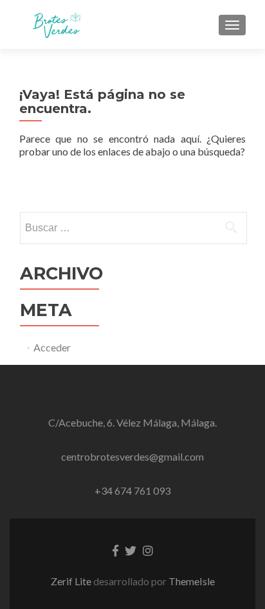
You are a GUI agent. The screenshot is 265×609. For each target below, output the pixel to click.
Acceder (52, 347)
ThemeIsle (192, 581)
